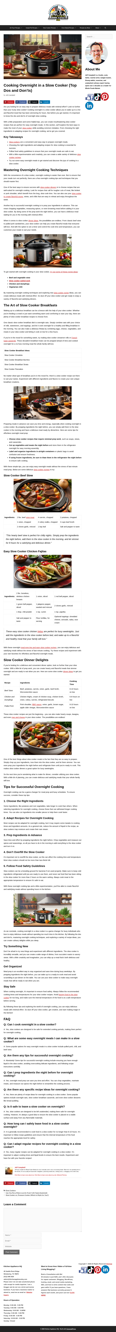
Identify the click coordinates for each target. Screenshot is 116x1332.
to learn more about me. (24, 1175)
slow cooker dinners (48, 187)
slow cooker (27, 128)
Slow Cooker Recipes (49, 28)
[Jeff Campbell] (9, 1174)
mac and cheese (18, 717)
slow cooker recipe (61, 293)
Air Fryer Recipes (15, 28)
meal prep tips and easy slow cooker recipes (38, 648)
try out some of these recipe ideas (64, 272)
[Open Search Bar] (105, 28)
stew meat (30, 517)
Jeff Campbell (20, 1167)
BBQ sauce (36, 704)
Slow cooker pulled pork (19, 281)
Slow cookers (14, 142)
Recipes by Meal (85, 28)
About (97, 28)
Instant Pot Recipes (31, 28)
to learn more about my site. (46, 1175)
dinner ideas (33, 221)
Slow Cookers (11, 1190)
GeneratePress (71, 1329)
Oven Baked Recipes (68, 28)
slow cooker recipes (42, 470)
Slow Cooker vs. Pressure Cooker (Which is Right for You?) (27, 1195)
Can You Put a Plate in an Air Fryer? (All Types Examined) (26, 1193)
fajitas (40, 631)
